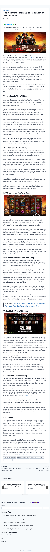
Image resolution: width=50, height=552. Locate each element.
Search (3, 505)
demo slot (3, 541)
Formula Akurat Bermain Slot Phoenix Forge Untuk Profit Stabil (18, 519)
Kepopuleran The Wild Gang (23, 457)
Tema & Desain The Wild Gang (19, 459)
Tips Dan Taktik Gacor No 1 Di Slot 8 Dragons (14, 522)
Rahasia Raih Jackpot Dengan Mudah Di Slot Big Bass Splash (18, 525)
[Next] (47, 487)
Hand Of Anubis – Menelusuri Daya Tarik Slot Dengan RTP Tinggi (37, 468)
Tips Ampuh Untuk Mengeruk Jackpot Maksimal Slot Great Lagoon (19, 515)
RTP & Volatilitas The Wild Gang (37, 457)
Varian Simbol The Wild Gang (33, 459)
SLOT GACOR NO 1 (8, 459)
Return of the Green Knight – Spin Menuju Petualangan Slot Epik (11, 468)
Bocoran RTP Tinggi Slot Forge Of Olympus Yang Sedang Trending (19, 529)
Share (17, 24)
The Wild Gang (32, 57)
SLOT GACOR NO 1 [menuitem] (23, 454)
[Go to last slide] (3, 487)
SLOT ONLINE (6, 10)
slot (2, 538)
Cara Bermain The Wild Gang (10, 457)
